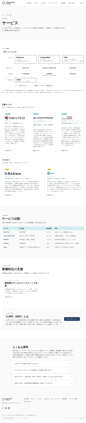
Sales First (6, 232)
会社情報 (29, 3)
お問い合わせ (71, 3)
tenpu (5, 247)
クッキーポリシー (80, 418)
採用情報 (63, 3)
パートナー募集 (73, 399)
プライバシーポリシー (69, 418)
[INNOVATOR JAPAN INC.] (7, 399)
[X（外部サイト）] (3, 408)
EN (83, 3)
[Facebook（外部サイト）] (6, 408)
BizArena (6, 243)
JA (80, 3)
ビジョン (33, 399)
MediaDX (6, 239)
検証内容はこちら (32, 415)
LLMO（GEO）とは (72, 319)
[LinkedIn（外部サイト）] (9, 408)
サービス (36, 3)
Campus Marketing (9, 236)
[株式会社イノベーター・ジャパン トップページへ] (8, 3)
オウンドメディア (53, 3)
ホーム (4, 15)
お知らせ (43, 3)
